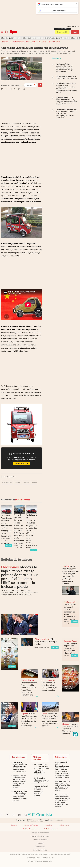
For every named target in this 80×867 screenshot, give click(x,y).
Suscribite (49, 825)
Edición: (72, 26)
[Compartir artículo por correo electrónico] (19, 89)
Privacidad (40, 843)
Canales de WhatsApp (31, 825)
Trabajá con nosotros (50, 829)
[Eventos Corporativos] (31, 820)
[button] (75, 734)
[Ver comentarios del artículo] (24, 89)
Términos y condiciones (40, 839)
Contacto (14, 825)
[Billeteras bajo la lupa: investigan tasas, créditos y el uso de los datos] (50, 673)
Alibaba (26, 482)
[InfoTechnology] (59, 820)
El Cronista (4, 42)
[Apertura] (20, 820)
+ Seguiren (31, 85)
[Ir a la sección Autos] (13, 32)
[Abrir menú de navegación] (2, 32)
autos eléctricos (54, 42)
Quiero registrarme (21, 463)
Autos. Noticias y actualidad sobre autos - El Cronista (29, 42)
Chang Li (17, 482)
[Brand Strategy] (40, 820)
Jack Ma (34, 482)
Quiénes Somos (64, 825)
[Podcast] (49, 820)
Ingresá (75, 32)
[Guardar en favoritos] (40, 85)
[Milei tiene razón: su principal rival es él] (27, 651)
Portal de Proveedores (30, 829)
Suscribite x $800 (62, 32)
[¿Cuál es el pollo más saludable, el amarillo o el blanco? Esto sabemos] (70, 717)
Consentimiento (40, 846)
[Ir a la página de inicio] (6, 32)
